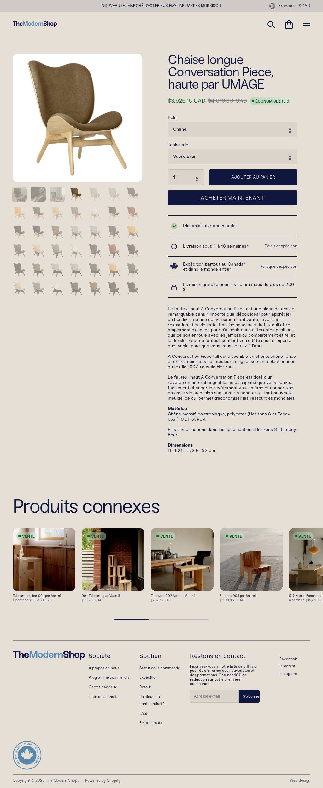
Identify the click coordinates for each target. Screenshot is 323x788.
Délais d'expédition (281, 246)
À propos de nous (104, 668)
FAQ (143, 713)
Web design (300, 780)
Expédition (148, 677)
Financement (150, 723)
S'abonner (251, 696)
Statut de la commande (159, 668)
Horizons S (266, 429)
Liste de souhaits (103, 696)
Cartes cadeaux (103, 687)
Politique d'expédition (278, 266)
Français (287, 6)
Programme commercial (110, 677)
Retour (145, 687)
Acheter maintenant (232, 197)
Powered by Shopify (103, 780)
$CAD (304, 6)
